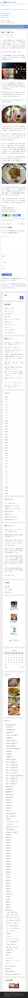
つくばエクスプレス (10, 821)
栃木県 (7, 856)
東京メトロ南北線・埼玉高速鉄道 (13, 775)
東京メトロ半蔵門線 (10, 765)
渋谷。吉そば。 (8, 350)
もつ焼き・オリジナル (14, 555)
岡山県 (7, 896)
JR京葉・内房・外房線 (11, 735)
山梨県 (7, 869)
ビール (7, 936)
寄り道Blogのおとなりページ (11, 519)
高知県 (7, 904)
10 (14, 657)
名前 (3, 256)
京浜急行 (8, 808)
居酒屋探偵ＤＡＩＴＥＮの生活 (11, 506)
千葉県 (7, 864)
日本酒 (7, 933)
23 (11, 662)
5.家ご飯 (6, 968)
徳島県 (7, 902)
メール (4, 262)
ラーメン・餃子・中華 (11, 928)
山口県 (7, 899)
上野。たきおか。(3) (9, 332)
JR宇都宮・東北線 (10, 740)
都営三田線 (8, 786)
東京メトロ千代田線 (10, 770)
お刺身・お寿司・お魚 (11, 915)
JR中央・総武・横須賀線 (11, 748)
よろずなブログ (12, 563)
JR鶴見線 (8, 751)
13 (22, 657)
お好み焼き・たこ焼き (11, 923)
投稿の (7, 586)
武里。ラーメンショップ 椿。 (11, 371)
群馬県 (7, 858)
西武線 (7, 810)
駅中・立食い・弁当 (10, 947)
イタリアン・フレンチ (11, 939)
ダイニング (8, 958)
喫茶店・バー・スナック (11, 960)
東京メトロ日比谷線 (10, 767)
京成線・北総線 (9, 813)
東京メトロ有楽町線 (10, 781)
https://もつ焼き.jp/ (5, 15)
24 (14, 662)
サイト (3, 268)
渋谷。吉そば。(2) (8, 313)
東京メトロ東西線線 (10, 778)
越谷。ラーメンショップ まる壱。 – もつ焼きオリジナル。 (13, 373)
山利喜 (4, 42)
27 (22, 662)
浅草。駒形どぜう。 (9, 343)
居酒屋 (7, 952)
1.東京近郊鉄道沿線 (8, 725)
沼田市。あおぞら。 (9, 322)
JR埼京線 (8, 732)
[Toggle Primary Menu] (25, 26)
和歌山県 (8, 893)
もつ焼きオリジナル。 (9, 2)
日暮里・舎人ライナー (11, 826)
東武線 (7, 802)
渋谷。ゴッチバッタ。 (9, 311)
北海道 (7, 840)
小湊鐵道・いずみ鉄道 (11, 832)
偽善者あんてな (8, 514)
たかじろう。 (15, 35)
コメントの (8, 589)
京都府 (7, 888)
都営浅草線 (8, 789)
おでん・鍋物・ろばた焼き (12, 920)
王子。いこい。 (8, 327)
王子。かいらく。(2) (9, 324)
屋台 (7, 955)
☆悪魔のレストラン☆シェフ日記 (12, 508)
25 (16, 662)
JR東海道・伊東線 (10, 743)
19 (19, 660)
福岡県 (7, 907)
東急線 (7, 800)
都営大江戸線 (10, 220)
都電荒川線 (8, 797)
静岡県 (7, 880)
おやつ (7, 963)
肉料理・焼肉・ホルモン (11, 917)
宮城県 (7, 850)
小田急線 (8, 805)
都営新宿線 (4, 220)
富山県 (7, 875)
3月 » (22, 667)
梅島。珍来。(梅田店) (9, 367)
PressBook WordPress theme (17, 996)
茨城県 (7, 861)
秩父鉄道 (8, 835)
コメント (4, 236)
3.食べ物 (6, 910)
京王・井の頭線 (9, 816)
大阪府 (7, 891)
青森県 (7, 842)
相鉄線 (7, 818)
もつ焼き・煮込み (7, 218)
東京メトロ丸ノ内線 (10, 773)
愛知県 (7, 885)
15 (8, 660)
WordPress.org (8, 592)
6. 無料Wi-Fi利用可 (8, 971)
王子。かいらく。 (8, 385)
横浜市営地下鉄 (9, 829)
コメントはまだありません (9, 37)
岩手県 (7, 848)
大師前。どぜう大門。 (9, 308)
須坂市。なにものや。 (9, 378)
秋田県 (7, 845)
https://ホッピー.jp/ (5, 17)
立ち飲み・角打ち (10, 944)
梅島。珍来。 (7, 362)
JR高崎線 (8, 754)
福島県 (7, 853)
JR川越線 (8, 756)
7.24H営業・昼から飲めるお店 (11, 974)
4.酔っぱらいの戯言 (9, 966)
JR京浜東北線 (9, 729)
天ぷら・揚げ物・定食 (16, 218)
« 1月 (5, 667)
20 (22, 660)
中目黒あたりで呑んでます (10, 517)
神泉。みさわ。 (8, 347)
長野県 (7, 866)
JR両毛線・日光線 (10, 759)
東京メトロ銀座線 (10, 762)
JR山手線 (8, 727)
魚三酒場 (19, 40)
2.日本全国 (6, 837)
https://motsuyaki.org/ (5, 13)
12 (19, 657)
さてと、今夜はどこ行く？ (10, 503)
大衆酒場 (23, 218)
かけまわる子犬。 (14, 559)
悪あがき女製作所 (8, 511)
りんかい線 (8, 824)
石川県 (7, 877)
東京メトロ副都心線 (10, 783)
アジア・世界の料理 (10, 941)
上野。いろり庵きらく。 (10, 330)
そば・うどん (9, 931)
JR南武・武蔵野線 (10, 746)
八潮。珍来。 (7, 316)
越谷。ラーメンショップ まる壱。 (12, 319)
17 (14, 660)
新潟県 (7, 872)
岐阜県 (7, 883)
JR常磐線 (8, 738)
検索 (5, 295)
